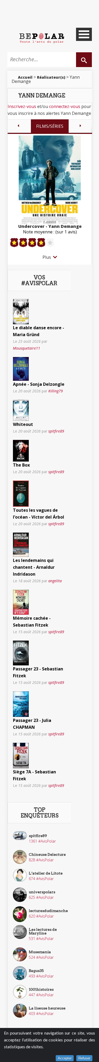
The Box (21, 465)
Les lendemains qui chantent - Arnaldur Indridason (34, 567)
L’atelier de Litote (46, 873)
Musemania (40, 952)
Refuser (84, 1058)
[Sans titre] (21, 311)
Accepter (65, 1058)
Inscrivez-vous (22, 106)
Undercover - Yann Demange (50, 226)
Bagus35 (36, 971)
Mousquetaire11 (26, 348)
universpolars (42, 892)
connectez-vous (64, 106)
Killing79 (55, 390)
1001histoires (41, 989)
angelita (55, 580)
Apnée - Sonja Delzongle (38, 384)
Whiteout (23, 424)
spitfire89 (56, 431)
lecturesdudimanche (48, 911)
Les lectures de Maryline (43, 931)
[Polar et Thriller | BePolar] (41, 38)
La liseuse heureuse (47, 1008)
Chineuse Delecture (47, 854)
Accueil (25, 77)
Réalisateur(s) (51, 77)
